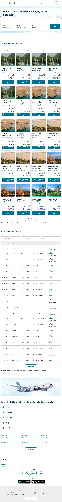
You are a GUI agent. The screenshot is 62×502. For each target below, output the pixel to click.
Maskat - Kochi (44, 435)
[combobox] (12, 50)
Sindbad (50, 3)
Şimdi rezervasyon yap (8, 82)
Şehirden (40, 489)
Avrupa (8, 423)
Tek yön (4, 21)
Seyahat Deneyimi (44, 3)
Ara (55, 26)
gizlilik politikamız (38, 493)
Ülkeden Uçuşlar (46, 489)
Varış (22, 47)
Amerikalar (9, 412)
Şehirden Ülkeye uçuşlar (33, 489)
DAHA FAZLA (31, 449)
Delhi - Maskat (24, 444)
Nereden (5, 25)
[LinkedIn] (32, 473)
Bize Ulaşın (3, 466)
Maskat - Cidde (44, 440)
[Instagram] (27, 473)
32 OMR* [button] (23, 12)
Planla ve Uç (22, 3)
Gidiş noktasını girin (7, 27)
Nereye (18, 25)
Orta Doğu (9, 428)
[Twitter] (36, 473)
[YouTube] (41, 473)
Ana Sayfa (3, 37)
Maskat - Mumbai (24, 440)
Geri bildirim (3, 464)
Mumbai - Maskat (45, 442)
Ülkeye (14, 489)
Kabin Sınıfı (44, 47)
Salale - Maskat (24, 435)
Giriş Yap (27, 3)
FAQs (2, 462)
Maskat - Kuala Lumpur (46, 444)
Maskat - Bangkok (4, 437)
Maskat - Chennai (44, 437)
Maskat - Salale (4, 435)
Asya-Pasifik (9, 417)
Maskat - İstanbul (4, 444)
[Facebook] (22, 473)
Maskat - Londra (4, 442)
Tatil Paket (39, 3)
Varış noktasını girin (21, 27)
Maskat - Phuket (24, 437)
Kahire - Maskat (24, 442)
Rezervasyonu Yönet (33, 3)
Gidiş (33, 25)
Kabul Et (31, 498)
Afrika (7, 407)
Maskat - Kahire (4, 440)
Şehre (18, 489)
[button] (13, 22)
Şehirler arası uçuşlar (24, 489)
